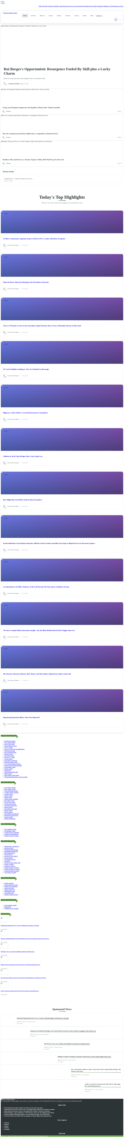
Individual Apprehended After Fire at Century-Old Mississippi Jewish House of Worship (20, 925)
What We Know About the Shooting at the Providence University (26, 282)
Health (85, 15)
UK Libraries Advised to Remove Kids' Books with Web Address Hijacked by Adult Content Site (37, 674)
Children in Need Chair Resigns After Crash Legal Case (22, 456)
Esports (51, 15)
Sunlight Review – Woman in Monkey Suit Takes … (19, 178)
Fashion (59, 15)
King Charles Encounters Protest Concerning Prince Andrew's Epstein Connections (27, 1111)
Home (25, 15)
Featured (67, 15)
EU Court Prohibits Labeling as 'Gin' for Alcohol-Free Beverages (26, 369)
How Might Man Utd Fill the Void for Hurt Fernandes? (22, 500)
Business (42, 15)
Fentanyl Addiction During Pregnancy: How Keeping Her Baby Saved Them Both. (27, 1114)
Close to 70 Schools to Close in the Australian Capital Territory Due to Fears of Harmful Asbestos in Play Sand (42, 326)
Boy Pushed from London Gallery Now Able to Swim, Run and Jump (23, 1108)
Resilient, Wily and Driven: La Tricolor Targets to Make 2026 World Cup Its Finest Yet (33, 160)
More (92, 15)
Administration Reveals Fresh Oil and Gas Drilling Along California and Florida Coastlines (29, 1109)
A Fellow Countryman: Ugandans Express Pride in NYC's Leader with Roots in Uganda (34, 239)
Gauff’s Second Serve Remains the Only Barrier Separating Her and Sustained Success (20, 990)
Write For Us (4, 1136)
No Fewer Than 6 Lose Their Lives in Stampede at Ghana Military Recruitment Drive (28, 1116)
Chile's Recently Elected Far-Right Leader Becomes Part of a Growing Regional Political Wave (43, 6)
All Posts (33, 15)
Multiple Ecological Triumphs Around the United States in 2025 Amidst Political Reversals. (20, 964)
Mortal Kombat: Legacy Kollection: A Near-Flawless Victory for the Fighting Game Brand (29, 1112)
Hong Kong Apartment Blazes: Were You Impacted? (21, 717)
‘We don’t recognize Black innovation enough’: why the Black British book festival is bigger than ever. (39, 630)
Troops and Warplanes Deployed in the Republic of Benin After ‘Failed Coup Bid (31, 107)
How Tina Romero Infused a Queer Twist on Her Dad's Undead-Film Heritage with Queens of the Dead (23, 977)
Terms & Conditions (13, 1136)
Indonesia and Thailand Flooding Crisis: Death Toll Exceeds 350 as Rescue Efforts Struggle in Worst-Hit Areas (25, 938)
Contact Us (99, 15)
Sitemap (20, 1136)
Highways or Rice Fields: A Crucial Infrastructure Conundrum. (25, 413)
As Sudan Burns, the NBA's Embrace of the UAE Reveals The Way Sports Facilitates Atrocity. (36, 587)
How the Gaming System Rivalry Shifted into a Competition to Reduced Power (30, 134)
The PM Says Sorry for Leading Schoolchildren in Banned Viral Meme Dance (17, 951)
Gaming (76, 15)
